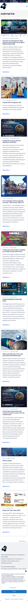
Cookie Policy (7, 599)
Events (4, 38)
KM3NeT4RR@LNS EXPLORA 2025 (12, 300)
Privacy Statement (14, 599)
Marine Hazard (7, 460)
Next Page (23, 541)
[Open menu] (27, 6)
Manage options (13, 587)
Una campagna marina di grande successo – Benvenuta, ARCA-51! (13, 201)
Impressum (21, 599)
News (7, 38)
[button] (26, 571)
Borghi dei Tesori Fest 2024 (11, 510)
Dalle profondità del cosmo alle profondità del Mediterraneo (13, 354)
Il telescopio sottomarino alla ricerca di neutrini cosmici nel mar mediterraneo (13, 412)
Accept (14, 591)
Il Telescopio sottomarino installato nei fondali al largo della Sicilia (14, 250)
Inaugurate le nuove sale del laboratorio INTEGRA (12, 141)
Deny (14, 595)
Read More (6, 72)
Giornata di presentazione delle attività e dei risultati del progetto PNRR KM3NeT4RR (14, 42)
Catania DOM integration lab (12, 102)
